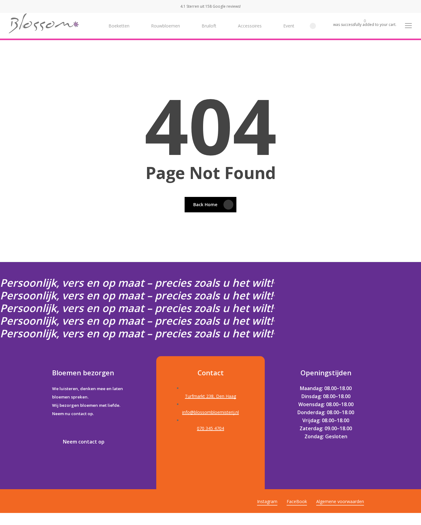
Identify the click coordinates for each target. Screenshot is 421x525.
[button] (408, 26)
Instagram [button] (267, 501)
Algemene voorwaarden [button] (340, 501)
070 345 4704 (210, 428)
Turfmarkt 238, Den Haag (210, 396)
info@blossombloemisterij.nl (210, 412)
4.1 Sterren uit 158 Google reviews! (210, 6)
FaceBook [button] (297, 501)
